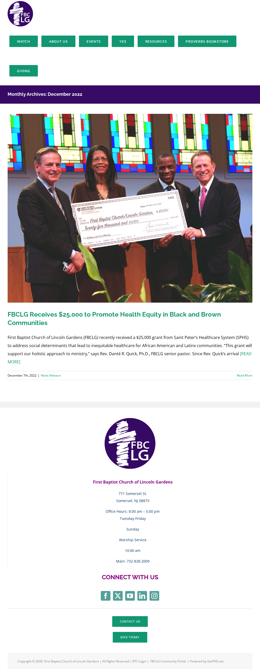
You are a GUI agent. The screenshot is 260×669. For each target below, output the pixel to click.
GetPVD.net (215, 661)
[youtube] (130, 596)
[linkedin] (142, 596)
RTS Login (140, 661)
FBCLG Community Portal (168, 661)
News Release (51, 375)
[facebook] (105, 596)
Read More (244, 375)
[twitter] (118, 596)
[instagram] (154, 596)
